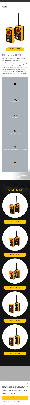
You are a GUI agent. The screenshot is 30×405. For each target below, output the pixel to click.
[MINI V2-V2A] (15, 238)
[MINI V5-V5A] (15, 304)
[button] (27, 383)
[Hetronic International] (12, 5)
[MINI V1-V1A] (15, 205)
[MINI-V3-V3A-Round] (15, 271)
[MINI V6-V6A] (15, 337)
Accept (15, 398)
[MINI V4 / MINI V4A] (15, 28)
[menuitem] (14, 1)
